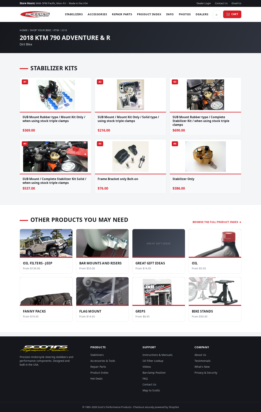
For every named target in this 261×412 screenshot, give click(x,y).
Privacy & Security (206, 372)
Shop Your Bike (40, 30)
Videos (147, 366)
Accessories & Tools (102, 361)
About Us (200, 355)
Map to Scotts (151, 390)
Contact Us (221, 3)
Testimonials (203, 361)
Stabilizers (74, 14)
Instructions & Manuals (158, 355)
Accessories (97, 14)
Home (24, 30)
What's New (202, 366)
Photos (185, 14)
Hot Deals (96, 378)
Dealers (202, 14)
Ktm (56, 30)
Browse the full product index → (217, 222)
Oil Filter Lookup (153, 361)
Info (170, 14)
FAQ (145, 378)
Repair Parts (122, 14)
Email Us (236, 3)
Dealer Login (204, 3)
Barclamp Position (154, 372)
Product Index (149, 14)
